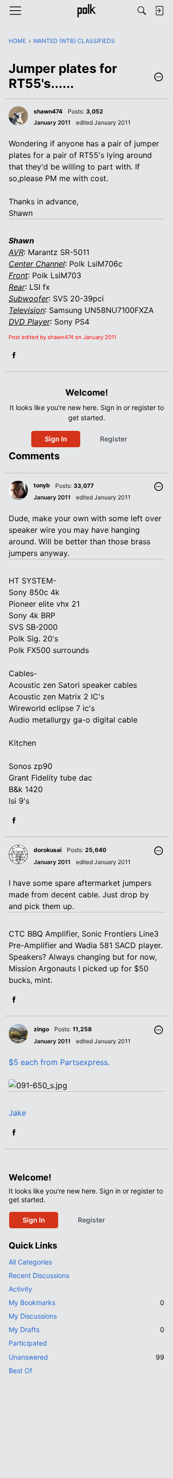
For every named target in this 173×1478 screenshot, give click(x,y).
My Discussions (33, 1316)
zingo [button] (41, 1029)
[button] (158, 77)
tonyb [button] (42, 485)
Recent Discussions (39, 1275)
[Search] (141, 10)
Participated (28, 1343)
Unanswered (86, 1357)
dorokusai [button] (48, 849)
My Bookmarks (86, 1302)
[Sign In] (159, 10)
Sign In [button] (56, 439)
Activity (20, 1289)
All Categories (30, 1262)
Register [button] (113, 439)
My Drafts (86, 1329)
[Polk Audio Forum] (86, 10)
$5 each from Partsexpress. (59, 1062)
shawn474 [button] (48, 111)
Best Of (20, 1370)
